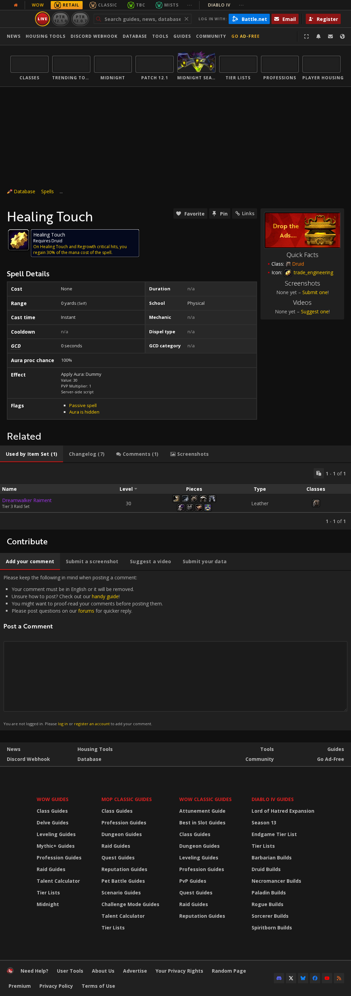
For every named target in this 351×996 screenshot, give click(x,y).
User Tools (70, 971)
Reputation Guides (124, 869)
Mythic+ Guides (56, 846)
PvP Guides (192, 881)
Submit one (315, 292)
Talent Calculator (58, 881)
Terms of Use (98, 986)
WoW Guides (53, 799)
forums (86, 610)
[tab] (31, 454)
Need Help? (34, 971)
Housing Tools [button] (45, 36)
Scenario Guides (121, 892)
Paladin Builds (269, 892)
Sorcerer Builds (270, 916)
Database (135, 36)
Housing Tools (95, 749)
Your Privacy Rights (179, 971)
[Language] (342, 36)
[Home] (10, 972)
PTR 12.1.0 (60, 18)
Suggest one (315, 311)
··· (189, 5)
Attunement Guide (202, 811)
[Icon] (18, 240)
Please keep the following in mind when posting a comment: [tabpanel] (83, 650)
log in (63, 723)
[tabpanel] (175, 496)
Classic (107, 5)
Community (211, 36)
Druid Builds (266, 869)
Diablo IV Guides (273, 799)
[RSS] (339, 978)
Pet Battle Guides (123, 881)
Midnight (48, 904)
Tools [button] (160, 36)
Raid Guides (51, 869)
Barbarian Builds (272, 857)
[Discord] (279, 978)
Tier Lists (48, 892)
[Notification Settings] (318, 36)
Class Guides (52, 811)
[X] (291, 978)
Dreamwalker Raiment (27, 500)
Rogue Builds (267, 904)
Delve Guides (53, 822)
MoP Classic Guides (126, 799)
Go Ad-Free (245, 36)
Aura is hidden (84, 412)
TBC (140, 5)
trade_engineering (312, 272)
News (14, 36)
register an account (92, 723)
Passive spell (83, 405)
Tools (267, 749)
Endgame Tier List (274, 834)
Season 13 (264, 822)
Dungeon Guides (121, 834)
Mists (171, 5)
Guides (182, 36)
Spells (47, 191)
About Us (103, 971)
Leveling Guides (56, 834)
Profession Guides (59, 857)
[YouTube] (327, 978)
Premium (20, 986)
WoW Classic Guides (205, 799)
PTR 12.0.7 (80, 18)
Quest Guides (118, 857)
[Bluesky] (303, 978)
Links (248, 213)
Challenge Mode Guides (130, 904)
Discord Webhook (94, 36)
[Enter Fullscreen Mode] (306, 36)
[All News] (15, 5)
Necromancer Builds (276, 881)
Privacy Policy (56, 986)
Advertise (135, 971)
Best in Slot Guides (202, 822)
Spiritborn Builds (272, 927)
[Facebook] (315, 978)
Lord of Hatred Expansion (283, 811)
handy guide (105, 596)
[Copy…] (319, 473)
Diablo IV (226, 5)
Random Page (229, 971)
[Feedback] (330, 36)
